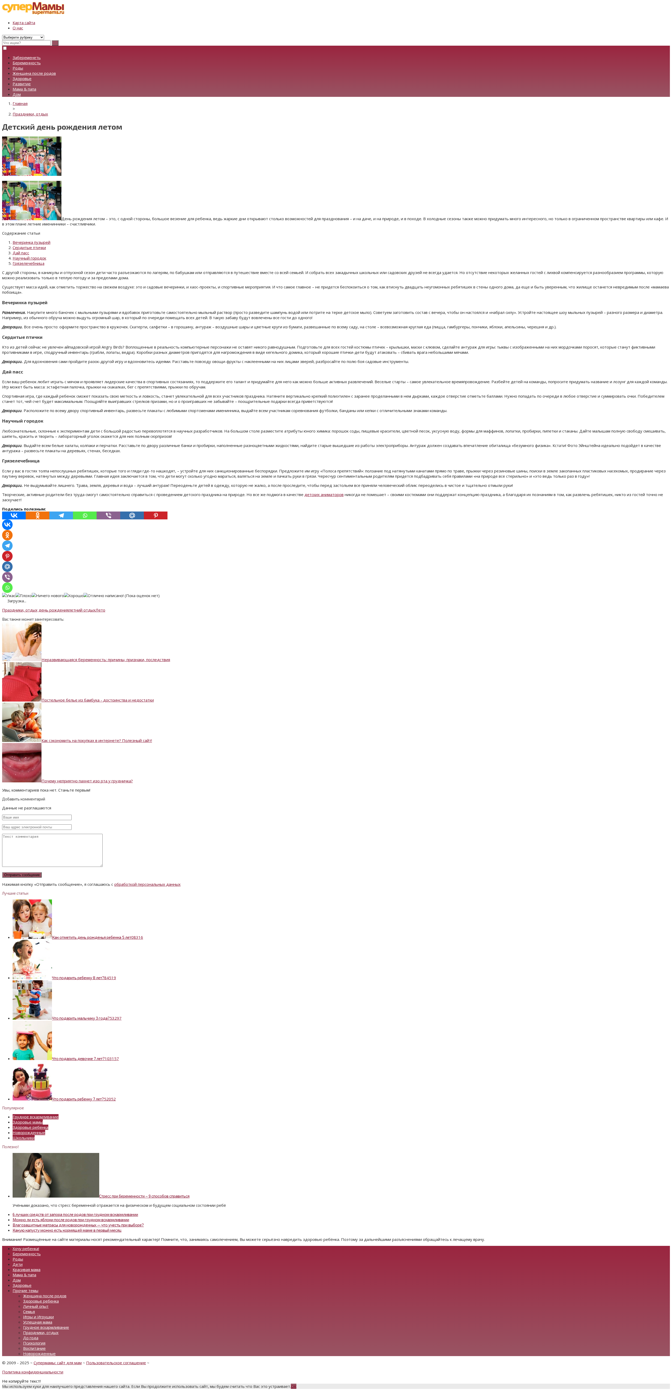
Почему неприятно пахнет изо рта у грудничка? (87, 780)
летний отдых (82, 610)
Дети (18, 1264)
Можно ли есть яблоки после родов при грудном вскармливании (71, 1219)
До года (30, 1337)
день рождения (54, 610)
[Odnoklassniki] (37, 515)
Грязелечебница (28, 263)
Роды (18, 68)
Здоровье (22, 78)
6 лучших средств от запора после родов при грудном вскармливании (75, 1214)
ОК (293, 1386)
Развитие (22, 83)
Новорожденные (29, 1132)
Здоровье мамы (28, 1122)
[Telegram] (61, 515)
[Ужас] (8, 595)
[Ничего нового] (48, 595)
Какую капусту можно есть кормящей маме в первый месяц (67, 1230)
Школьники (24, 1137)
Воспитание (34, 1348)
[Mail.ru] (132, 515)
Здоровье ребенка (30, 1127)
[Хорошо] (73, 595)
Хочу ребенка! (26, 1248)
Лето (100, 610)
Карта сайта (24, 22)
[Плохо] (23, 595)
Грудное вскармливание (36, 1116)
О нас (18, 27)
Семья (29, 1311)
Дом (17, 94)
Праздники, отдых (20, 610)
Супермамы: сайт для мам (58, 1362)
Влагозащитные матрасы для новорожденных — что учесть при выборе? (78, 1225)
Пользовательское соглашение (116, 1362)
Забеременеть (27, 57)
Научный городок (29, 258)
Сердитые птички (29, 247)
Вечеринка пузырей (31, 242)
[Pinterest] (155, 515)
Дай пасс (21, 252)
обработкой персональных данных (147, 884)
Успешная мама (37, 1322)
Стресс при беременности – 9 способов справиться (144, 1196)
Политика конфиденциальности (32, 1371)
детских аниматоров (324, 494)
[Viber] (108, 515)
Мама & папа (24, 89)
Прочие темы (25, 1290)
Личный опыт (36, 1306)
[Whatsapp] (85, 515)
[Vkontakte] (14, 515)
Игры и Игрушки (38, 1316)
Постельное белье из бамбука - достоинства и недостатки (97, 700)
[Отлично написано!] (103, 595)
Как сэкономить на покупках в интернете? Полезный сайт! (96, 740)
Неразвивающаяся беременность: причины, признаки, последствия (105, 659)
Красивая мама (26, 1269)
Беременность (27, 62)
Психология (34, 1343)
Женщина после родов (34, 73)
